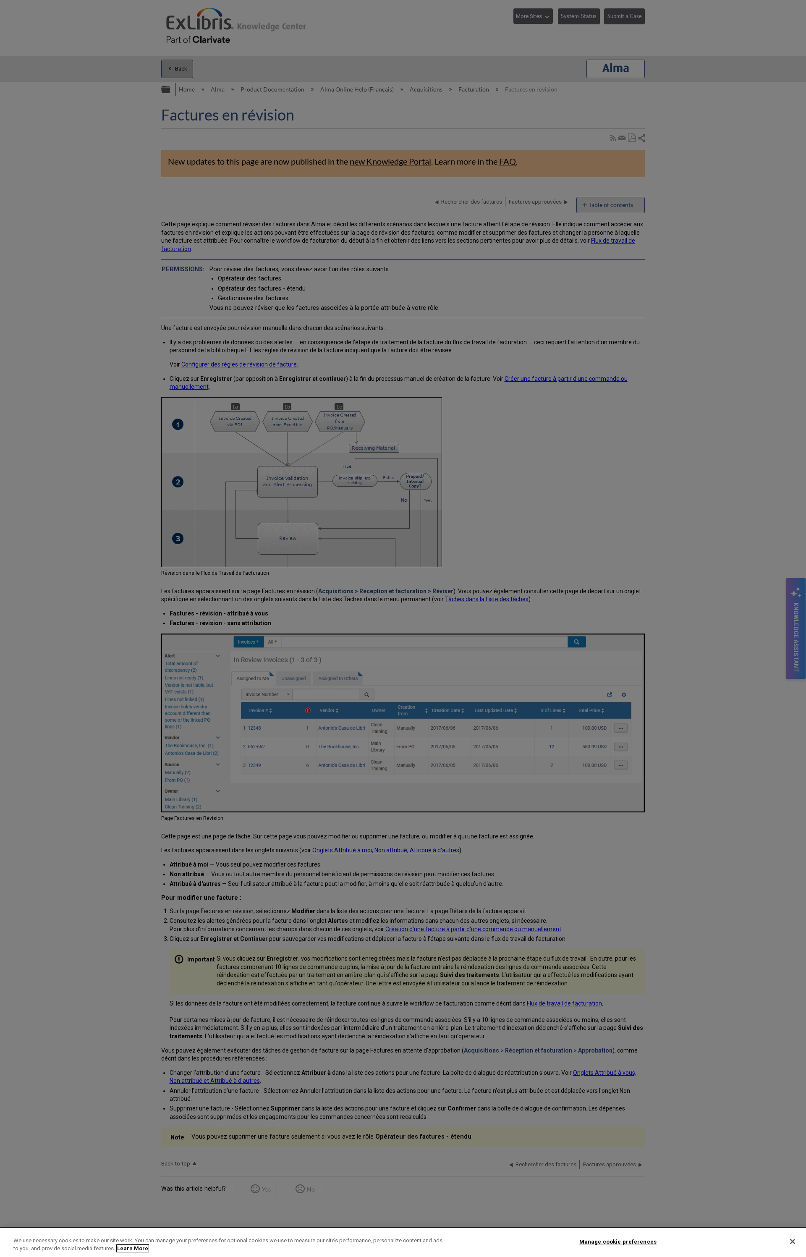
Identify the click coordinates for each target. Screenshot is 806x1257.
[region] (403, 1242)
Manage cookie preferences (618, 1242)
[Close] (792, 1241)
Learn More (132, 1248)
